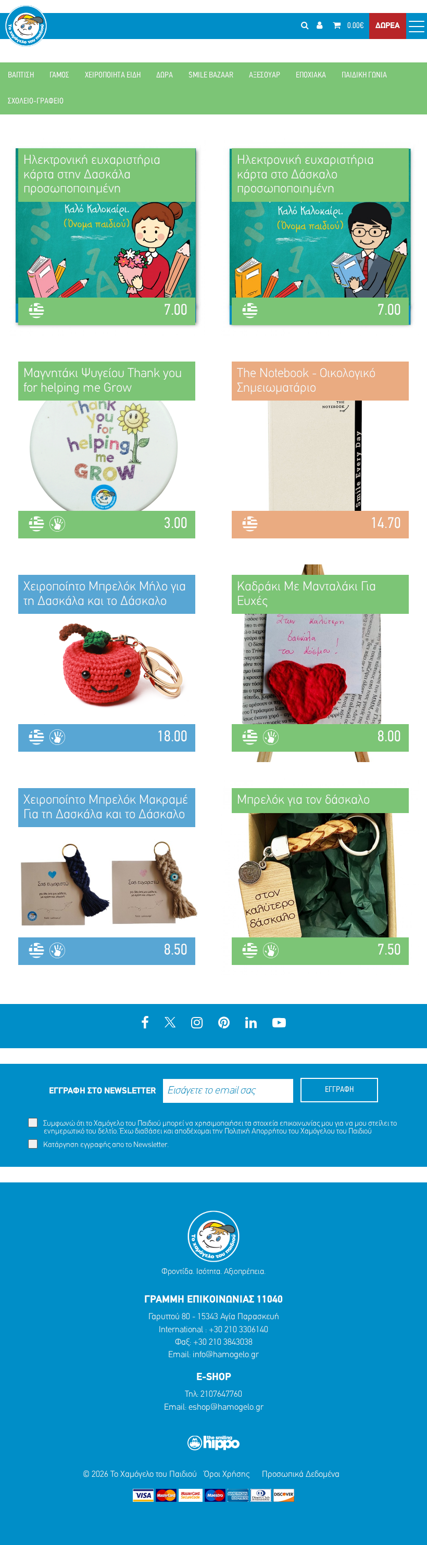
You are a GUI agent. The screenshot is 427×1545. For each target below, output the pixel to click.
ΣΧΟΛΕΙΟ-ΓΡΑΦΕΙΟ (36, 101)
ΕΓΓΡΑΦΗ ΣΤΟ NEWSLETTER (102, 1091)
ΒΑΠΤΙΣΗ (21, 75)
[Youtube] (279, 1024)
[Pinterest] (223, 1024)
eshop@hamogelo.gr (226, 1407)
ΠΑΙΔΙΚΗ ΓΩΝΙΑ (364, 75)
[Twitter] (170, 1024)
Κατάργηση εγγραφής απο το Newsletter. (105, 1145)
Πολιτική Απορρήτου (255, 1132)
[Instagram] (196, 1024)
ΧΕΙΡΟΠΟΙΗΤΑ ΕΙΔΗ (113, 75)
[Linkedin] (251, 1024)
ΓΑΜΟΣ (59, 75)
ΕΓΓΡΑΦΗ (339, 1090)
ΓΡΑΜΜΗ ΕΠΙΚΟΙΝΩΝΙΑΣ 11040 (213, 1300)
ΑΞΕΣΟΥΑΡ (264, 75)
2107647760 (221, 1394)
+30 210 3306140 (238, 1329)
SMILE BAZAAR (211, 75)
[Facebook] (145, 1024)
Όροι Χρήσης (226, 1474)
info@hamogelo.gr (226, 1354)
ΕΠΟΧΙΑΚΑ (311, 75)
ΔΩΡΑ (164, 75)
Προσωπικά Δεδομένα (301, 1474)
